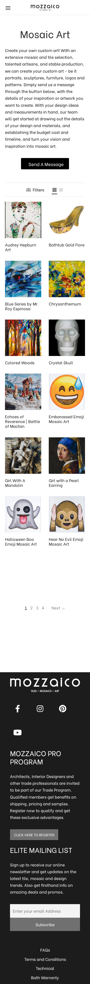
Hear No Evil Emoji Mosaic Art (66, 541)
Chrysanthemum (65, 303)
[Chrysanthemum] (67, 279)
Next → (58, 607)
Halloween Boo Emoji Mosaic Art (21, 541)
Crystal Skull (61, 362)
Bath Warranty (45, 977)
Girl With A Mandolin (15, 482)
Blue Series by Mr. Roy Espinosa (21, 306)
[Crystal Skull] (67, 338)
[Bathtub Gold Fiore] (67, 220)
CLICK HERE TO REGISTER (34, 834)
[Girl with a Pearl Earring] (67, 455)
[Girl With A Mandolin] (23, 455)
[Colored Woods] (23, 338)
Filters (38, 189)
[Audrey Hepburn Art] (23, 220)
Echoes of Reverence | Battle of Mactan (22, 421)
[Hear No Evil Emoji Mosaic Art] (67, 514)
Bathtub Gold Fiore (66, 244)
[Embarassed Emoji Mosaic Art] (67, 392)
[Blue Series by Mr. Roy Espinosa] (23, 279)
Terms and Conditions (45, 959)
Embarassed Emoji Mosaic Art (66, 418)
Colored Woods (19, 362)
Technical (45, 968)
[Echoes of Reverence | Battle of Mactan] (23, 392)
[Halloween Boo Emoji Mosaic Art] (23, 514)
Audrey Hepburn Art (20, 247)
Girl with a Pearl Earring (64, 482)
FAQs (45, 950)
